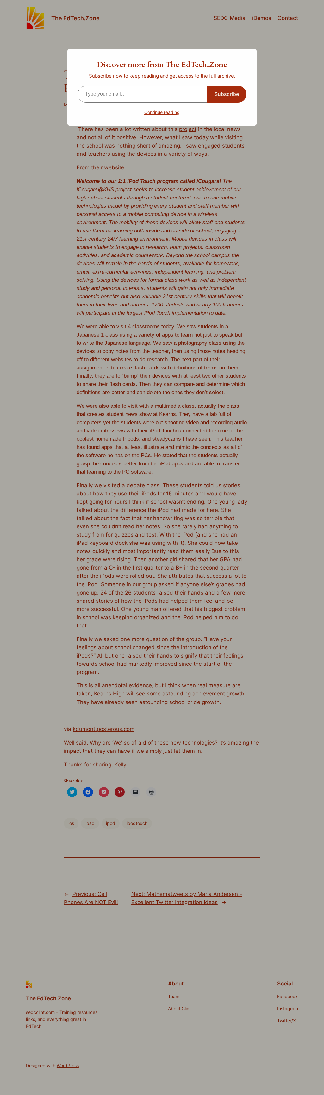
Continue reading (162, 112)
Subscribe (227, 94)
